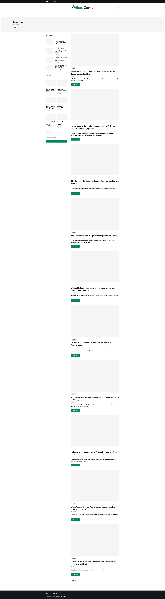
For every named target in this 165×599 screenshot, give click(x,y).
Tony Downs (19, 22)
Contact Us (48, 1)
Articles (15, 27)
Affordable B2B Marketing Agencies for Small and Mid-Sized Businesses (61, 59)
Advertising (86, 13)
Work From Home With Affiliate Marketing (61, 123)
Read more (75, 84)
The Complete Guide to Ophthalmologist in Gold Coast (94, 236)
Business (58, 13)
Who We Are (53, 1)
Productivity (50, 13)
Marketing (77, 13)
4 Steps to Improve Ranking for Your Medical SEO (61, 106)
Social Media (68, 13)
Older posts (74, 580)
